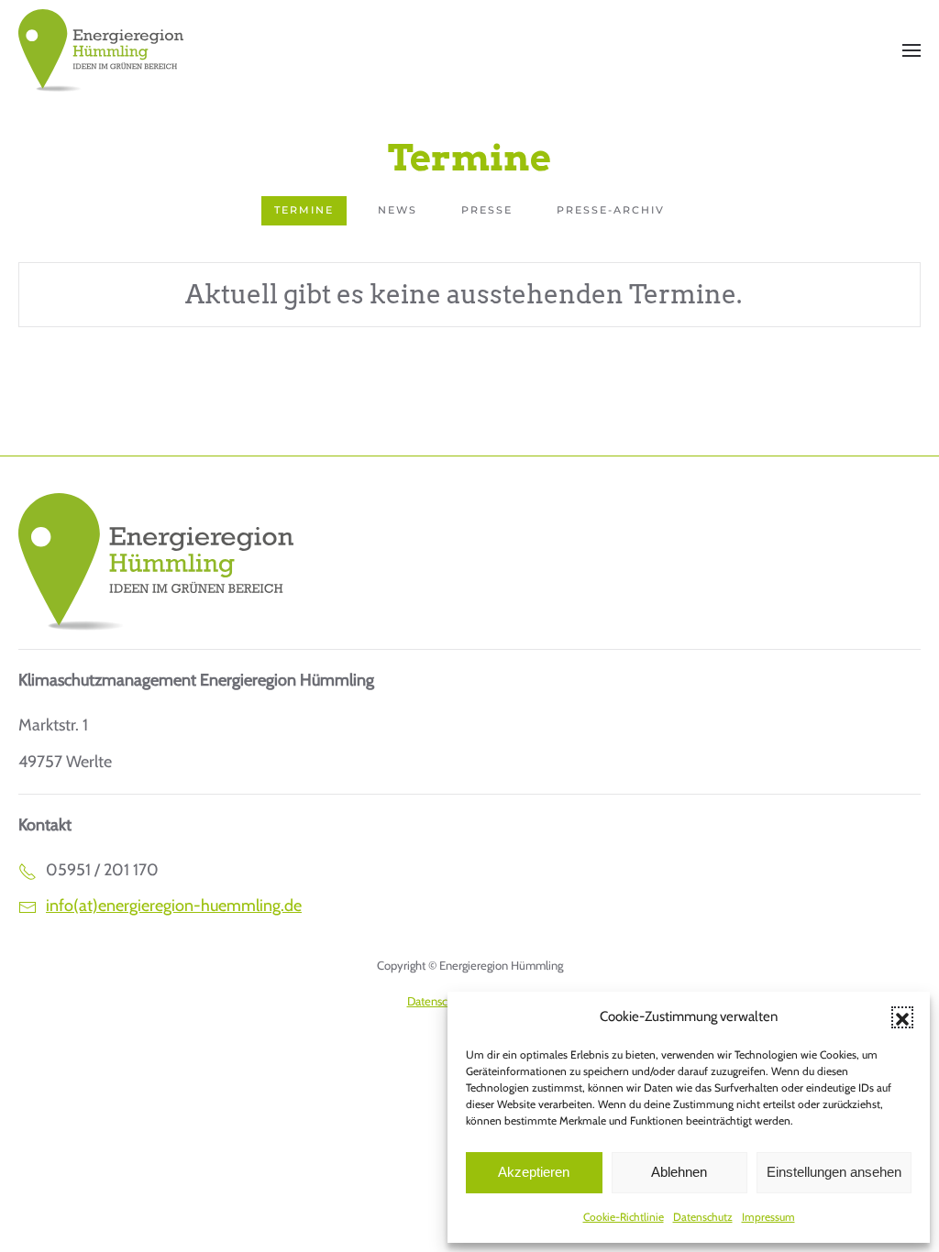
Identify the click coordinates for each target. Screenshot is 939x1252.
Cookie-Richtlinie (623, 1217)
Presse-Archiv (611, 209)
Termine (304, 209)
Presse (487, 209)
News (397, 209)
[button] (902, 1017)
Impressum (768, 1217)
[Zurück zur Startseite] (100, 50)
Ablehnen (679, 1172)
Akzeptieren (533, 1172)
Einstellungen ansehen (834, 1172)
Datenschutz (703, 1217)
